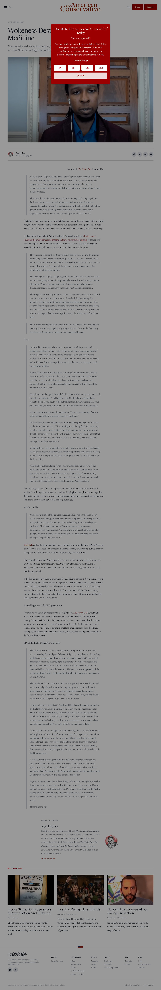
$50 (87, 67)
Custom (81, 75)
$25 (73, 67)
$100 (101, 67)
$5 (60, 67)
